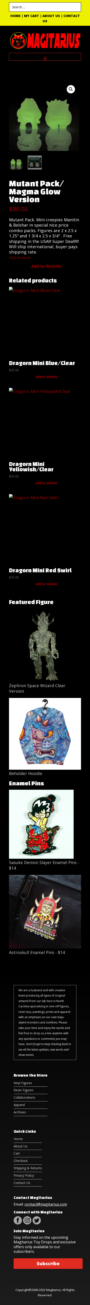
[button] (71, 89)
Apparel (19, 1105)
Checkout (21, 1160)
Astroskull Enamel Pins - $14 (37, 952)
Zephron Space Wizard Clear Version (37, 688)
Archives (20, 1112)
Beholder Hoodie (25, 773)
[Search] (76, 7)
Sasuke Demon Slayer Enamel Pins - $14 (44, 865)
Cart (17, 1153)
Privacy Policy (24, 1175)
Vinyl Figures (23, 1083)
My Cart (31, 16)
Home (15, 16)
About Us (51, 16)
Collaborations (24, 1097)
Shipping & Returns (28, 1168)
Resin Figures (23, 1090)
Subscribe (48, 1263)
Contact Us (22, 1183)
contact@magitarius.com (45, 1204)
